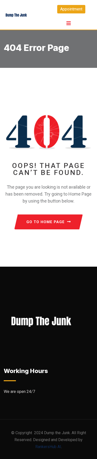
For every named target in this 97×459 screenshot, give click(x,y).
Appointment (71, 9)
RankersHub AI (48, 446)
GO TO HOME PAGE (45, 222)
